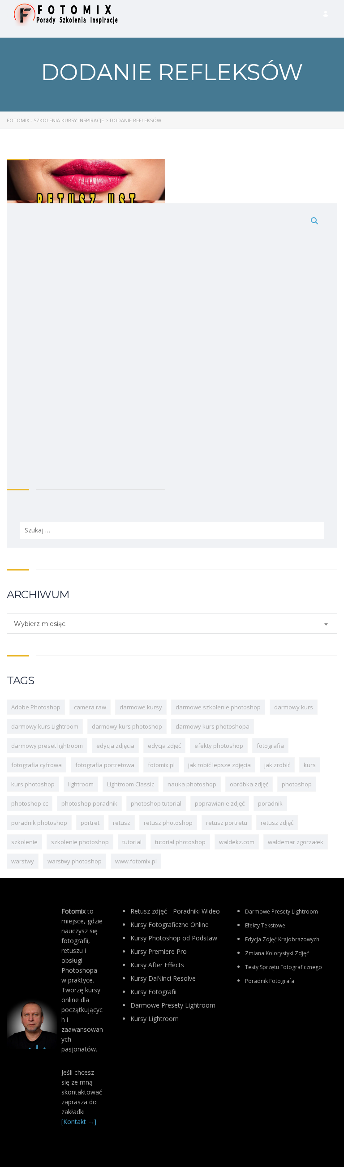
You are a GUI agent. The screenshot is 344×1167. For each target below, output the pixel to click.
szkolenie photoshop (80, 842)
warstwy (22, 861)
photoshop (297, 784)
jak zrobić (277, 765)
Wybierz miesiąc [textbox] (39, 624)
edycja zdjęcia (115, 746)
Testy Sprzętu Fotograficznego (283, 967)
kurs (310, 765)
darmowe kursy (141, 707)
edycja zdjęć (164, 746)
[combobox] (172, 624)
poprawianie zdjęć (220, 803)
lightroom (81, 784)
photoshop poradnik (89, 803)
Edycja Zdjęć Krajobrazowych (282, 939)
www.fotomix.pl (136, 861)
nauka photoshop (192, 784)
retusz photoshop (168, 823)
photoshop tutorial (156, 803)
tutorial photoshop (180, 842)
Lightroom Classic (130, 784)
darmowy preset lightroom (47, 746)
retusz (121, 823)
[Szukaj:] (172, 375)
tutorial (132, 842)
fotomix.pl (161, 765)
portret (90, 823)
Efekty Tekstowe (265, 925)
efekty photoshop (218, 746)
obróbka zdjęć (249, 784)
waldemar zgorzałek (295, 842)
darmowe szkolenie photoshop (218, 707)
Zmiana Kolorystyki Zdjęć (277, 953)
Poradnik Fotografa (269, 981)
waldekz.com (236, 842)
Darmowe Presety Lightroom (281, 911)
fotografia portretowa (104, 765)
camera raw (90, 707)
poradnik (270, 803)
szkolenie (24, 842)
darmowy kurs (293, 707)
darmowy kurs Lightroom (44, 726)
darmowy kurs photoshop (127, 726)
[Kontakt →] (78, 1121)
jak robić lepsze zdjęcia (219, 765)
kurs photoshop (33, 784)
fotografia (270, 746)
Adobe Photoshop (35, 707)
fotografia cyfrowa (36, 765)
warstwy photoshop (74, 861)
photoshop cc (29, 803)
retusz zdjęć (277, 823)
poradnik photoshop (39, 823)
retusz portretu (226, 823)
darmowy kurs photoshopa (212, 726)
